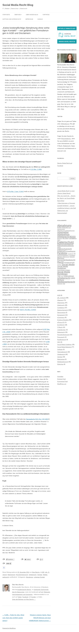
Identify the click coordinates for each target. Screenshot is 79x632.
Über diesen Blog (32, 14)
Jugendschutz (61, 330)
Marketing (72, 256)
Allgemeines (61, 302)
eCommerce (60, 317)
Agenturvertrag (61, 229)
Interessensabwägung (62, 255)
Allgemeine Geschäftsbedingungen (66, 230)
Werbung (60, 280)
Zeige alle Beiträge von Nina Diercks (24, 599)
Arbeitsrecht (63, 236)
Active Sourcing (62, 227)
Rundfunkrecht (61, 339)
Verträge (39, 574)
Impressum (29, 19)
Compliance (73, 238)
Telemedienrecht (62, 352)
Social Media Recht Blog (17, 4)
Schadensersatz (69, 262)
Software (60, 349)
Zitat (64, 283)
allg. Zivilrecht (61, 298)
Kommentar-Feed (62, 381)
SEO (58, 342)
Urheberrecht (32, 574)
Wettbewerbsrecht (66, 282)
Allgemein (60, 300)
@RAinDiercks (65, 124)
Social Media (68, 264)
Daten (58, 240)
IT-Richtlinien (72, 255)
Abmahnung (29, 577)
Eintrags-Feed (61, 379)
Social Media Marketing (64, 347)
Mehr (62, 109)
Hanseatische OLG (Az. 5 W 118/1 (37, 419)
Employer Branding (63, 320)
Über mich (17, 14)
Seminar (59, 264)
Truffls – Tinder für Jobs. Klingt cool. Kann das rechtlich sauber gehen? (13, 617)
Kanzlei (40, 19)
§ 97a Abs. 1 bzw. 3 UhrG (15, 191)
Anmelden (60, 376)
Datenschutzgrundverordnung (65, 246)
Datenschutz (65, 242)
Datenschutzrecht (64, 249)
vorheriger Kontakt (39, 577)
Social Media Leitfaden (63, 270)
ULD (62, 276)
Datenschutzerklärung (65, 244)
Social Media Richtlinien (63, 273)
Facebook (25, 597)
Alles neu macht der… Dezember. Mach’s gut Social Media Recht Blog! (66, 198)
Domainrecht (61, 315)
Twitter (19, 597)
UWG (73, 278)
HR (75, 253)
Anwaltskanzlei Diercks (24, 589)
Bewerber (59, 238)
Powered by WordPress (9, 628)
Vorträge (46, 14)
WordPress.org (61, 384)
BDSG (73, 236)
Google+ (33, 597)
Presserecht (60, 337)
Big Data (65, 238)
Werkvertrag (60, 359)
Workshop (59, 283)
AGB (42, 572)
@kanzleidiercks (66, 138)
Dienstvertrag (61, 312)
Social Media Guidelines (62, 267)
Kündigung (60, 256)
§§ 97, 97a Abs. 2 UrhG (27, 309)
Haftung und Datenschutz (11, 19)
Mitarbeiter (60, 258)
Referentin (47, 592)
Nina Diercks (36, 572)
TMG (59, 276)
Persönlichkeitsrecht (22, 574)
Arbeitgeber (63, 232)
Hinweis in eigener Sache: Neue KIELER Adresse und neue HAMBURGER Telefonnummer (40, 617)
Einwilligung (70, 251)
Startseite (6, 14)
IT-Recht (59, 327)
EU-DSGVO (60, 325)
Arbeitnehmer (63, 234)
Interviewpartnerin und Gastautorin (22, 594)
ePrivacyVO (60, 322)
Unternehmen (69, 276)
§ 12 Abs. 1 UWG (36, 169)
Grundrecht (70, 253)
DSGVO (61, 251)
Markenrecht (11, 574)
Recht (60, 262)
